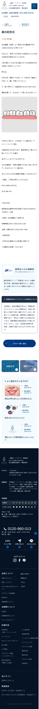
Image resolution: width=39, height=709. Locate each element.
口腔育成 (25, 663)
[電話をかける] (35, 533)
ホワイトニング (27, 642)
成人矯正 (5, 645)
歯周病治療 (25, 634)
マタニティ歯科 (27, 659)
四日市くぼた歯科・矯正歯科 (12, 690)
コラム (23, 582)
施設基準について (7, 602)
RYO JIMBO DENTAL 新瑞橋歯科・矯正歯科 (17, 695)
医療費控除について (8, 616)
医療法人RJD (6, 680)
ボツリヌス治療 (27, 646)
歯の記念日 (15, 16)
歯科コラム (29, 366)
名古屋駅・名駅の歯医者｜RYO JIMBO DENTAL (18, 13)
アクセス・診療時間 (8, 593)
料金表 (4, 611)
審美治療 (25, 651)
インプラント (6, 636)
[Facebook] (19, 560)
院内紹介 (5, 597)
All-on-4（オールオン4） (10, 641)
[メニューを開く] (34, 6)
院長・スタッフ (7, 582)
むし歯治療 (25, 630)
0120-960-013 (19, 529)
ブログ (6, 16)
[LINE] (24, 560)
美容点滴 (25, 655)
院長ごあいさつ (7, 578)
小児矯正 (5, 649)
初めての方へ (25, 574)
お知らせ (10, 366)
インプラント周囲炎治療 (30, 638)
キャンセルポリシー (8, 620)
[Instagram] (14, 560)
